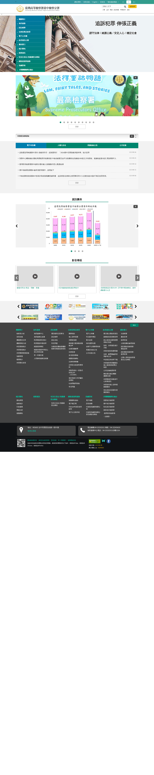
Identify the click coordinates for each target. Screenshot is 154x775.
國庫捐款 (72, 333)
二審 (103, 10)
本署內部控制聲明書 (111, 351)
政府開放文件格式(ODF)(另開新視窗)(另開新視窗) (86, 122)
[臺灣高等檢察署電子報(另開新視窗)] (29, 306)
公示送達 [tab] (123, 145)
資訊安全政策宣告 (44, 440)
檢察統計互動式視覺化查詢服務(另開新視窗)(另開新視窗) (79, 122)
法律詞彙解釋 (73, 349)
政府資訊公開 (24, 40)
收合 (134, 325)
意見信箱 (53, 440)
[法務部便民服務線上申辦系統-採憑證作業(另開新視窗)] (53, 317)
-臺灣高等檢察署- (110, 413)
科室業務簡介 (21, 346)
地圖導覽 (20, 356)
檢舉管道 (124, 340)
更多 (77, 127)
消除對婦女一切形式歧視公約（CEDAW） (76, 373)
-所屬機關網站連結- (26, 70)
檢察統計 (20, 403)
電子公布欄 (23, 36)
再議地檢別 (82, 251)
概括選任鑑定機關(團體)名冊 (110, 375)
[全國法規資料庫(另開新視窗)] (124, 317)
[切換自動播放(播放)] (135, 77)
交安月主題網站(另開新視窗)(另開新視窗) (71, 122)
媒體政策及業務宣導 (111, 337)
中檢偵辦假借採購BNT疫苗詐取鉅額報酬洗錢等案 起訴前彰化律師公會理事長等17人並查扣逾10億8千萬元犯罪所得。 (63, 176)
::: (15, 1)
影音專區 (77, 260)
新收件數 (71, 251)
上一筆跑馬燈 (136, 135)
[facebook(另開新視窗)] (109, 441)
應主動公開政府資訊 (111, 333)
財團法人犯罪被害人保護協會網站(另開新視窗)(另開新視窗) (82, 122)
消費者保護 (73, 340)
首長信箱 (86, 2)
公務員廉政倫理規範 (128, 343)
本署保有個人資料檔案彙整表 (111, 386)
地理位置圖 (32, 431)
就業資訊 (22, 53)
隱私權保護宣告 (32, 440)
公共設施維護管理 (110, 370)
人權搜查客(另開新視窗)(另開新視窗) (90, 122)
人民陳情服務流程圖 (41, 358)
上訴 (107, 10)
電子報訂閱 (73, 403)
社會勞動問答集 (74, 383)
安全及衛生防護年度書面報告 (111, 391)
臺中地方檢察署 (109, 403)
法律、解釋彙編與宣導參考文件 (111, 355)
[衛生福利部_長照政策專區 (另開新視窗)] (124, 306)
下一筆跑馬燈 (136, 137)
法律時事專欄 (73, 362)
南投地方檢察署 (109, 410)
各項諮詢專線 (73, 355)
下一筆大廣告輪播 (137, 97)
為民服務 (22, 23)
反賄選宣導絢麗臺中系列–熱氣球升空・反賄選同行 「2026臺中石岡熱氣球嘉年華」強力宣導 (54, 152)
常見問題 (54, 343)
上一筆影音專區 (16, 278)
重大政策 (89, 340)
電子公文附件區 (74, 412)
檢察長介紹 (20, 333)
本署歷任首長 (21, 363)
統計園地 (22, 49)
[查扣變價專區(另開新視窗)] (100, 306)
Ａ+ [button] (134, 2)
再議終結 (79, 251)
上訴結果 (75, 251)
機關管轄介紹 (21, 343)
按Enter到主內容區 (8, 2)
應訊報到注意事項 (57, 333)
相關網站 (20, 413)
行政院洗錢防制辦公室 (93, 408)
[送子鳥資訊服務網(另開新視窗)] (77, 306)
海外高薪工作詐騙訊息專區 (76, 379)
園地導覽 (20, 400)
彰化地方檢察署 (109, 407)
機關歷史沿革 (21, 340)
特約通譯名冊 (91, 343)
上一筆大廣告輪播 (16, 97)
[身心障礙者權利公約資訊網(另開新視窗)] (53, 306)
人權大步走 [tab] (62, 145)
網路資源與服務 (24, 61)
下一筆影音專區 (137, 278)
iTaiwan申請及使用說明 (75, 408)
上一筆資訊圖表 (16, 226)
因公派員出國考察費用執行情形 (111, 341)
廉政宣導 (124, 337)
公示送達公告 (91, 353)
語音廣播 (89, 403)
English (94, 2)
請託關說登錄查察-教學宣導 (127, 353)
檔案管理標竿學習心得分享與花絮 (41, 351)
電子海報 (89, 400)
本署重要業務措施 (23, 353)
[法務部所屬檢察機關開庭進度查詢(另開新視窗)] (77, 317)
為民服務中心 (38, 333)
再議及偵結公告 (91, 350)
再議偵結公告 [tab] (92, 145)
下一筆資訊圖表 (137, 226)
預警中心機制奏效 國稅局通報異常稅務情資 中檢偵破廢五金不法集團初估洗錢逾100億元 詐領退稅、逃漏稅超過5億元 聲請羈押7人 (67, 158)
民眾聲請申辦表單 (40, 343)
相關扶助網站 (73, 358)
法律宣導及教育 (24, 32)
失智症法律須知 (23, 136)
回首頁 (102, 2)
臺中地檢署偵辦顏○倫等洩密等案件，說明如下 (36, 170)
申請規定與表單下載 (111, 359)
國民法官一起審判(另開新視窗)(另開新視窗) (93, 122)
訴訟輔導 (22, 28)
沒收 (128, 10)
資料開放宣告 (72, 440)
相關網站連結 (73, 400)
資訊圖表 (77, 199)
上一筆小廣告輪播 (18, 306)
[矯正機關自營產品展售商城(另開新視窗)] (100, 317)
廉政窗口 (22, 44)
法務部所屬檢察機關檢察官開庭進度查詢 (58, 348)
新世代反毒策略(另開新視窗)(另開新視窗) (68, 122)
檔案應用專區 (38, 346)
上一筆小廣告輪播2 (18, 317)
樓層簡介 (20, 359)
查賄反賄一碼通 (64, 122)
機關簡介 (22, 19)
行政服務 (20, 407)
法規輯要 (124, 333)
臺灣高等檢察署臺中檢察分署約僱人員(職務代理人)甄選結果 (41, 164)
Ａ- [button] (123, 2)
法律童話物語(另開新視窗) (60, 122)
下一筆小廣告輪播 (136, 306)
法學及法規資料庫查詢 (76, 366)
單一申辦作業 (38, 355)
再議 (111, 10)
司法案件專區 (91, 337)
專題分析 (20, 410)
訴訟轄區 (116, 10)
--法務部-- (107, 416)
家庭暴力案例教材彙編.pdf (76, 344)
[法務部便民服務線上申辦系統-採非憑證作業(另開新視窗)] (29, 317)
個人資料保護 (73, 337)
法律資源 (72, 352)
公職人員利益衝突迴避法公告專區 (128, 358)
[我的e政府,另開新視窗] (103, 441)
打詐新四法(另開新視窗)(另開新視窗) (75, 122)
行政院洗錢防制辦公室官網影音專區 (93, 413)
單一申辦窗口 (62, 440)
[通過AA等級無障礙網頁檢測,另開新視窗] (94, 441)
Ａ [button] (128, 2)
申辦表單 (123, 10)
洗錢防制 (22, 65)
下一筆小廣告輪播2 (136, 317)
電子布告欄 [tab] (31, 145)
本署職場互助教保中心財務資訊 (111, 380)
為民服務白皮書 (39, 337)
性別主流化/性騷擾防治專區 (29, 57)
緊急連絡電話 (112, 2)
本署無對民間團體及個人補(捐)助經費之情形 (111, 365)
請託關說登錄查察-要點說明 (127, 348)
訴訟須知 (54, 340)
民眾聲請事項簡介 (40, 340)
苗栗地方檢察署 (109, 400)
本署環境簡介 (21, 350)
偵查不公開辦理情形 (93, 346)
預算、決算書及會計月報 (111, 347)
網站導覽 (77, 2)
